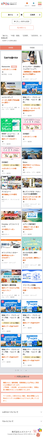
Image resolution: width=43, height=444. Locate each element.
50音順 (32, 48)
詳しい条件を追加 (22, 21)
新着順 (11, 48)
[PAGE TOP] (37, 433)
